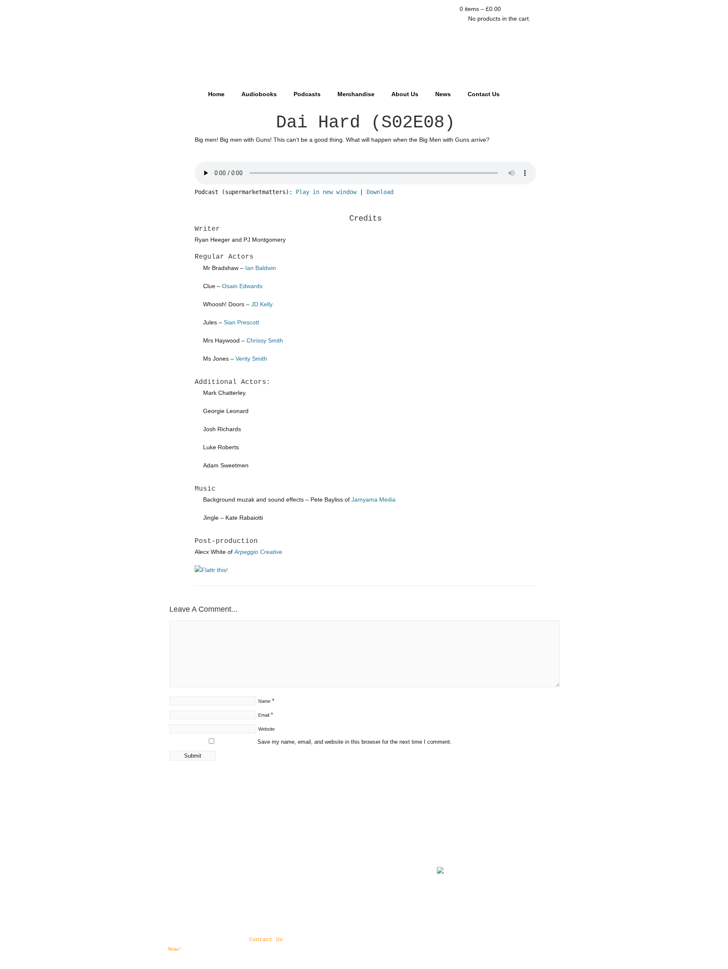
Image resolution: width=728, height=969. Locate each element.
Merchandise (356, 94)
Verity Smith (251, 358)
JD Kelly (262, 304)
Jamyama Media (373, 499)
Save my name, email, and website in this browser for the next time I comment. (354, 742)
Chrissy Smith (264, 340)
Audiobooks (259, 94)
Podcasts (307, 94)
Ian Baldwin (260, 268)
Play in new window (326, 192)
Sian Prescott (241, 322)
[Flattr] (211, 570)
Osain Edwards (242, 286)
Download (380, 192)
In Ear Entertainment (364, 41)
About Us (404, 94)
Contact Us (484, 94)
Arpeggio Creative (258, 551)
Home (216, 94)
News (443, 94)
